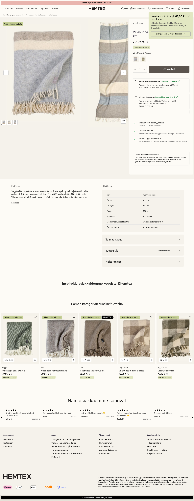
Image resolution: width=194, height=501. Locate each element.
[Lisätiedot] (147, 42)
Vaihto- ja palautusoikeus (63, 443)
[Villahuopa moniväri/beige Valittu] (136, 59)
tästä (169, 162)
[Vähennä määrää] (135, 69)
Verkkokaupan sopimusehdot (65, 446)
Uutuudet (9, 8)
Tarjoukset (44, 8)
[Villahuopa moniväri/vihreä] (143, 59)
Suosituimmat (31, 8)
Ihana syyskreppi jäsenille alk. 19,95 (97, 3)
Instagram (8, 443)
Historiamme (105, 443)
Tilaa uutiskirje (154, 443)
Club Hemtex (105, 439)
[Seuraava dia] (123, 72)
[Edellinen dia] (6, 72)
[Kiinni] (189, 16)
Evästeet (55, 457)
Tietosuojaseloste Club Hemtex (66, 453)
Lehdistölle (104, 453)
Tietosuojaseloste (60, 450)
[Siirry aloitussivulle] (97, 8)
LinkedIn (7, 446)
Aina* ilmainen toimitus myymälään (97, 497)
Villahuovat (53, 15)
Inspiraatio (55, 8)
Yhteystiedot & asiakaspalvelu (66, 439)
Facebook (8, 439)
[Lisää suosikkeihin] (123, 121)
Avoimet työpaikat (108, 450)
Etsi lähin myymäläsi (157, 450)
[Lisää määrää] (144, 69)
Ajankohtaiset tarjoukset (159, 439)
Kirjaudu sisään (154, 453)
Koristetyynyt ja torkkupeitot (14, 15)
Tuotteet (19, 8)
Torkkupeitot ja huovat (36, 15)
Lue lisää (15, 203)
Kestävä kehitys (106, 446)
